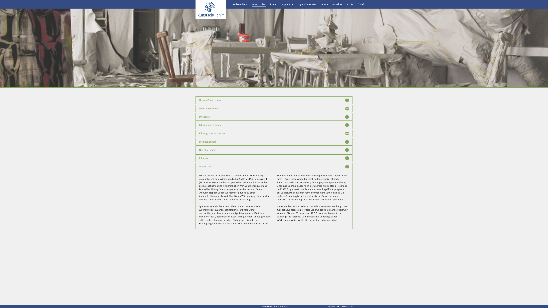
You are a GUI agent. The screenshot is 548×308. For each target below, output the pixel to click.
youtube (349, 306)
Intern (284, 306)
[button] (7, 48)
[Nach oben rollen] (544, 301)
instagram (341, 306)
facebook (332, 306)
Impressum (265, 306)
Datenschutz (276, 306)
